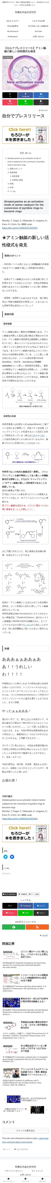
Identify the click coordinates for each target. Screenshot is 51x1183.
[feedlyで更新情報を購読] (13, 927)
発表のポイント (16, 169)
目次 (22, 153)
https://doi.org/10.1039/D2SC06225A (20, 228)
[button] (41, 102)
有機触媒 (24, 894)
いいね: (13, 191)
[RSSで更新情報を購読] (37, 927)
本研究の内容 (17, 180)
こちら (28, 625)
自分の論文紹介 (10, 894)
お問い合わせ (25, 1175)
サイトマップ (37, 1171)
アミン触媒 (35, 894)
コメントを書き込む (25, 1130)
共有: (12, 187)
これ (33, 435)
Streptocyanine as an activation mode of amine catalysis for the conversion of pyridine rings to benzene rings (26, 161)
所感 (11, 184)
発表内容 (13, 172)
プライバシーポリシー (14, 1171)
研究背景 (15, 176)
